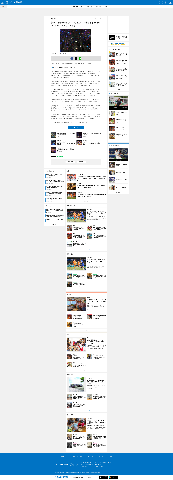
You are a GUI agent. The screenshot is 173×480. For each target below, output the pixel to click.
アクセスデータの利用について (88, 464)
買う (82, 6)
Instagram (166, 2)
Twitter (163, 2)
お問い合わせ (98, 464)
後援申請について (99, 466)
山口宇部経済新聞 (14, 2)
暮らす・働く (90, 6)
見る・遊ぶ (75, 6)
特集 (106, 6)
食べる (67, 6)
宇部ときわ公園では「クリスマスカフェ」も (64, 67)
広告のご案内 (84, 466)
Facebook (160, 2)
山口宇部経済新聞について (87, 462)
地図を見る (76, 127)
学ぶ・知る (98, 6)
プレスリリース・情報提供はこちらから (104, 462)
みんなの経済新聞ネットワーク (61, 477)
